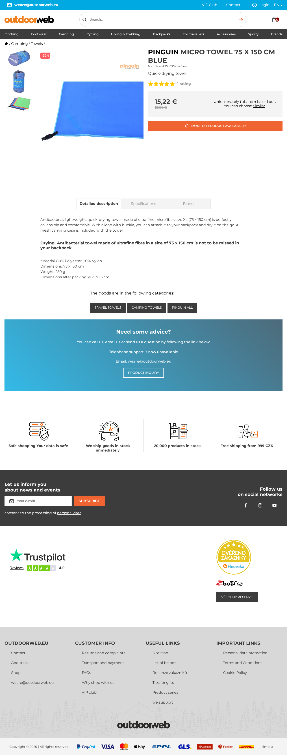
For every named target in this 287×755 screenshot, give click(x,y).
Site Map (160, 653)
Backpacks (161, 34)
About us (19, 663)
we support (162, 702)
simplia (267, 747)
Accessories (226, 34)
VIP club (89, 692)
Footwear (39, 34)
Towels (37, 44)
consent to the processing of (42, 513)
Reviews (17, 568)
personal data (69, 513)
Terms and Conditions (242, 663)
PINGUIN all (182, 308)
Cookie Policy (235, 673)
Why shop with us (98, 682)
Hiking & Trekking (125, 34)
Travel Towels (108, 308)
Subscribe (89, 501)
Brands (277, 34)
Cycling (93, 34)
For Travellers (193, 34)
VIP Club (209, 5)
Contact (233, 5)
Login (264, 5)
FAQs (86, 673)
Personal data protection (245, 653)
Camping (66, 34)
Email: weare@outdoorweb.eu (143, 361)
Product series (165, 692)
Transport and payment (103, 663)
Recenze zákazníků (169, 673)
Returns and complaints (103, 653)
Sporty (253, 34)
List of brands (164, 663)
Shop (16, 673)
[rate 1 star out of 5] (150, 83)
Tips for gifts (163, 682)
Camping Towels (147, 308)
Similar (259, 106)
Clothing (11, 34)
